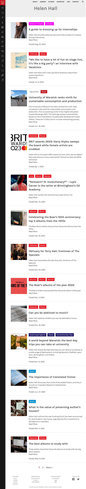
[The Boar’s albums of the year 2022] (19, 293)
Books (32, 371)
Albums (33, 211)
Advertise (60, 2)
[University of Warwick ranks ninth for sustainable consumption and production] (19, 105)
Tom (51, 487)
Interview (33, 54)
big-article (34, 92)
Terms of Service (35, 478)
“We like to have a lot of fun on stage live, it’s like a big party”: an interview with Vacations (56, 63)
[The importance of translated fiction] (19, 385)
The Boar (41, 487)
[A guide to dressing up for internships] (19, 37)
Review (47, 176)
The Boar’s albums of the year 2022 (51, 285)
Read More (33, 40)
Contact (75, 2)
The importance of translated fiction (52, 377)
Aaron (60, 487)
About (35, 2)
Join (68, 2)
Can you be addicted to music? (48, 312)
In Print (51, 2)
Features (33, 136)
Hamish (55, 487)
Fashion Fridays (36, 24)
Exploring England (37, 335)
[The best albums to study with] (19, 451)
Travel (50, 335)
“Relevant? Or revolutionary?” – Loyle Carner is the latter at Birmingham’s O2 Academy (54, 185)
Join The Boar (55, 478)
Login (55, 480)
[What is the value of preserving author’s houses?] (19, 415)
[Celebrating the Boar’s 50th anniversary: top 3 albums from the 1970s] (19, 225)
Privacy (35, 480)
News (44, 92)
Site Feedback (35, 482)
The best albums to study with (48, 443)
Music (43, 54)
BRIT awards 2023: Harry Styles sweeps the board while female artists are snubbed (54, 145)
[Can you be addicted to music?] (19, 320)
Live (31, 176)
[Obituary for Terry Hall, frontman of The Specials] (19, 259)
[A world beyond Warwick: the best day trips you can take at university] (19, 348)
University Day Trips (65, 335)
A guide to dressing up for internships (53, 29)
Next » (49, 467)
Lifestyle (49, 24)
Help (56, 482)
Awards (43, 2)
